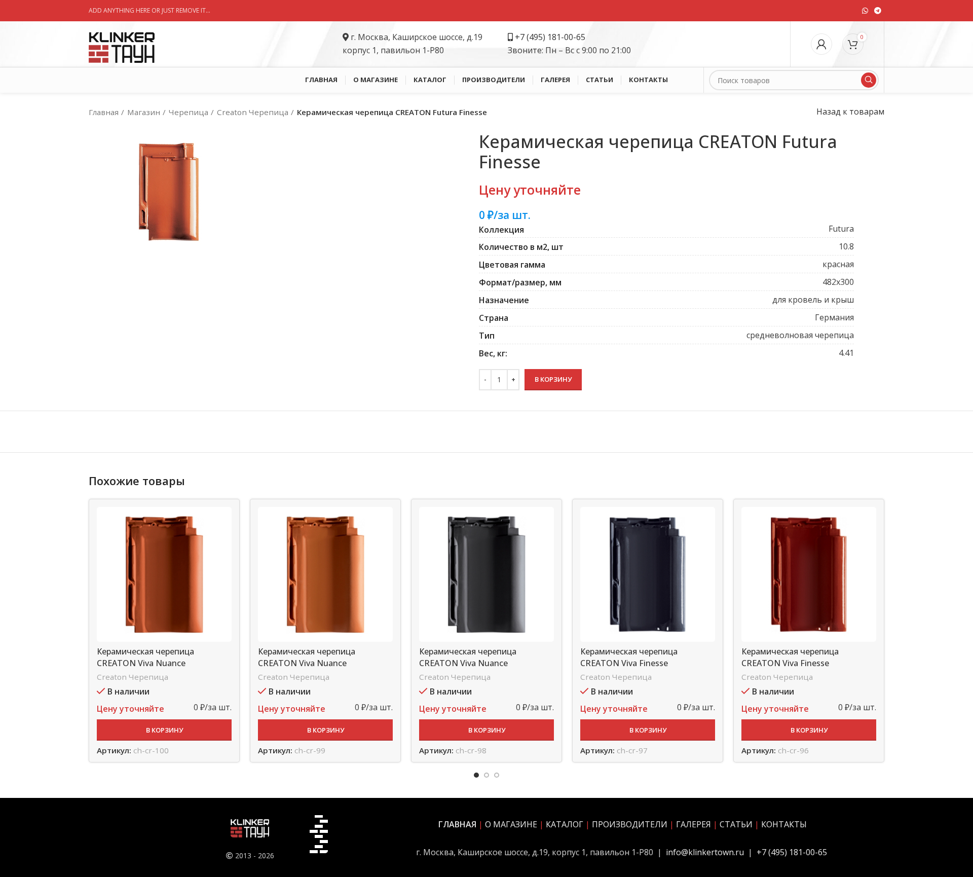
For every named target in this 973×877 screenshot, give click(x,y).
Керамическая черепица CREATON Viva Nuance (145, 657)
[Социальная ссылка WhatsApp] (865, 10)
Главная (104, 112)
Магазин (143, 112)
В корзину (553, 379)
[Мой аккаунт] (821, 44)
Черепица (188, 112)
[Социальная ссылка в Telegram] (877, 10)
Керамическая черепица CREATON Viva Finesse (629, 657)
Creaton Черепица (252, 112)
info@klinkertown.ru (705, 852)
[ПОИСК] (868, 80)
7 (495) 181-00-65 (552, 37)
